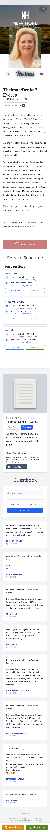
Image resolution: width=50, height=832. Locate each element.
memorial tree (34, 222)
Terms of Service (32, 821)
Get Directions (15, 290)
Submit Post (25, 510)
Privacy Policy (18, 821)
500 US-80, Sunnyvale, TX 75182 (24, 285)
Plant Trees (35, 290)
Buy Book (27, 427)
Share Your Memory (16, 467)
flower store (32, 226)
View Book (12, 427)
